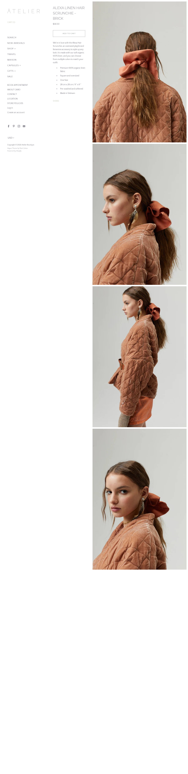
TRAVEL (11, 54)
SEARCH (11, 37)
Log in (10, 108)
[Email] (24, 126)
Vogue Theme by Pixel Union (17, 148)
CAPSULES (13, 65)
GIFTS (10, 71)
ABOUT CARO (14, 90)
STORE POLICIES (15, 103)
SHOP (10, 48)
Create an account (16, 112)
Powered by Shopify (14, 151)
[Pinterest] (14, 126)
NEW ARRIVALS (16, 43)
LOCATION (12, 99)
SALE (10, 76)
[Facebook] (8, 126)
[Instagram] (19, 126)
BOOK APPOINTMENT (17, 85)
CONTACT (12, 94)
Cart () (11, 22)
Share (56, 101)
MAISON (12, 60)
